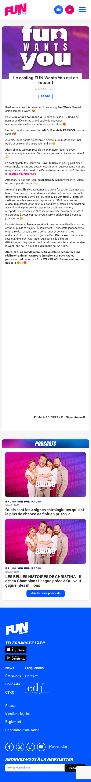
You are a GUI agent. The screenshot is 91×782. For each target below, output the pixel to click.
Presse (10, 706)
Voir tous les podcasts (46, 593)
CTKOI (10, 692)
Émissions (13, 676)
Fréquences (34, 668)
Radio (45, 96)
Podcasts (12, 684)
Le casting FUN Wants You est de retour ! (45, 80)
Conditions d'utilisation (22, 730)
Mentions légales (17, 714)
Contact (31, 676)
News (9, 668)
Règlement (13, 722)
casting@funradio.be (22, 174)
